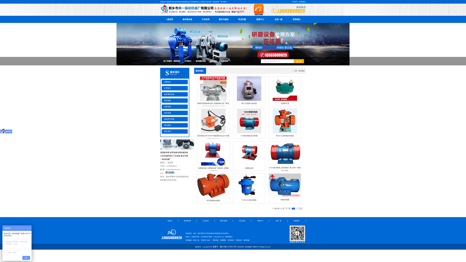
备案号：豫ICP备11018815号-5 (225, 247)
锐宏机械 (246, 240)
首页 (295, 71)
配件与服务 (224, 19)
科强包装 (231, 240)
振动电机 (215, 61)
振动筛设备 (187, 19)
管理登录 (229, 237)
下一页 (287, 208)
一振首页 (169, 19)
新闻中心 (260, 19)
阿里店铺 (215, 240)
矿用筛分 (190, 61)
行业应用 (206, 19)
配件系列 (167, 131)
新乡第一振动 (205, 240)
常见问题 (242, 19)
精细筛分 (179, 61)
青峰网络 (223, 240)
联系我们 (303, 2)
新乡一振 (196, 240)
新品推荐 (167, 125)
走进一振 (278, 19)
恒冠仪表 (239, 240)
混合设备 (167, 113)
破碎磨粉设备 (203, 61)
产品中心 (295, 2)
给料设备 (226, 61)
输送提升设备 (169, 119)
